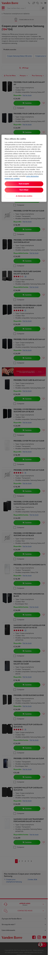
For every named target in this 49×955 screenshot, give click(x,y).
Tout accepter (24, 184)
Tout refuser (23, 190)
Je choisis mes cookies (24, 196)
